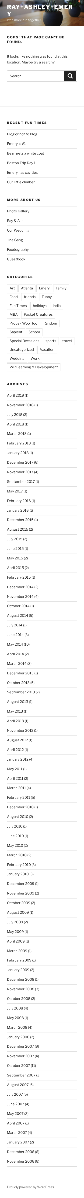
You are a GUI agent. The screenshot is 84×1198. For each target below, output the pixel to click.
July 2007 (15, 1094)
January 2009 (18, 970)
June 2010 (15, 836)
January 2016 (18, 510)
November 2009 (20, 893)
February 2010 (19, 865)
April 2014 (15, 654)
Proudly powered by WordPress (30, 1187)
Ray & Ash (15, 221)
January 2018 (18, 453)
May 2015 (15, 558)
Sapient (16, 332)
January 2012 (17, 759)
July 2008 (15, 1008)
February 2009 (19, 960)
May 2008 (15, 1018)
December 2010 (20, 807)
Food (14, 297)
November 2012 (20, 730)
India (57, 306)
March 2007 (17, 1133)
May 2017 (15, 491)
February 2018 (19, 443)
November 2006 (20, 1161)
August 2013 (17, 702)
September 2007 (21, 1075)
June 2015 (15, 549)
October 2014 (18, 606)
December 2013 (20, 673)
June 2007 (15, 1104)
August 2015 (17, 529)
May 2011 (14, 769)
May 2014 (15, 644)
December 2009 (20, 884)
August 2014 (17, 616)
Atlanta (27, 288)
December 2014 (20, 587)
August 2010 (17, 817)
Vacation (47, 350)
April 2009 (16, 941)
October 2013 (18, 683)
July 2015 (14, 539)
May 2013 (15, 711)
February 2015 (19, 577)
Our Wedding (18, 230)
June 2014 (15, 635)
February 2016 (19, 501)
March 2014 (17, 664)
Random (50, 323)
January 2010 (18, 874)
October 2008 (18, 999)
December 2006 (20, 1152)
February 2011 (18, 797)
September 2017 (21, 482)
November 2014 (20, 597)
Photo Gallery (18, 211)
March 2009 (17, 951)
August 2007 (18, 1085)
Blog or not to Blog (22, 134)
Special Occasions (24, 341)
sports (51, 341)
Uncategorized (22, 350)
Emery (44, 288)
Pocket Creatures (38, 314)
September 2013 (21, 692)
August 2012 (17, 740)
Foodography (18, 250)
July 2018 (14, 415)
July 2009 (15, 922)
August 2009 (18, 912)
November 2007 (20, 1056)
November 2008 (20, 989)
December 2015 (20, 520)
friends (30, 297)
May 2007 (15, 1114)
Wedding (17, 358)
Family (61, 288)
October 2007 (18, 1066)
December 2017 (20, 462)
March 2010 (17, 855)
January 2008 (18, 1037)
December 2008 (20, 979)
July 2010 (14, 826)
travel (67, 341)
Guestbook (16, 259)
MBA (14, 314)
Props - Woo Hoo (23, 323)
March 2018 (17, 434)
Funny (47, 297)
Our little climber (21, 182)
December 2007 (20, 1046)
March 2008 (17, 1027)
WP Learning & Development (34, 367)
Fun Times (18, 306)
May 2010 (15, 845)
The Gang (15, 240)
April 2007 (15, 1123)
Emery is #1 (16, 144)
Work (35, 358)
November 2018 (20, 405)
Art (12, 288)
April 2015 (15, 568)
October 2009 (18, 903)
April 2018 (15, 424)
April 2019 (15, 395)
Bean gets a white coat (25, 153)
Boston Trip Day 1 (21, 163)
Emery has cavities (22, 172)
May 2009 (15, 932)
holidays (40, 306)
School (34, 332)
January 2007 (18, 1142)
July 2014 (14, 625)
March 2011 (16, 788)
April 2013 (15, 721)
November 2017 (20, 472)
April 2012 (15, 750)
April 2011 (15, 778)
